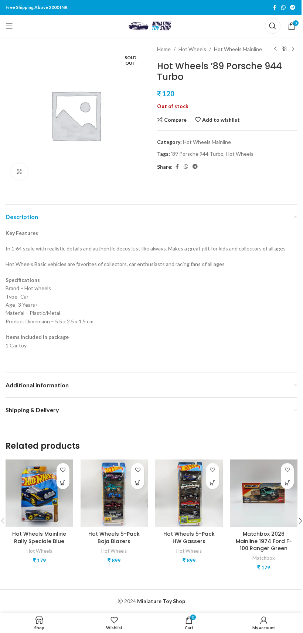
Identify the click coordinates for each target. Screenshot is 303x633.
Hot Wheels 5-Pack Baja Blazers (114, 537)
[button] (63, 482)
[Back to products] (284, 49)
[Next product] (293, 49)
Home (164, 49)
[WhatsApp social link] (283, 8)
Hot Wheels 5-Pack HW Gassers (189, 537)
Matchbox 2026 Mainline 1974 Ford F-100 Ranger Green (264, 541)
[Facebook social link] (274, 8)
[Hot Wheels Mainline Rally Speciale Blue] (39, 493)
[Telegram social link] (292, 8)
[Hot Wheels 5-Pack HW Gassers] (189, 493)
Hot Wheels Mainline (238, 49)
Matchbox (263, 558)
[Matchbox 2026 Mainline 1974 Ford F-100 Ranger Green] (264, 493)
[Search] (272, 25)
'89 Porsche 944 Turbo (197, 154)
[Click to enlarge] (19, 171)
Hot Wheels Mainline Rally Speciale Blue (39, 537)
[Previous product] (275, 49)
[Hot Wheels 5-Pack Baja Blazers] (114, 493)
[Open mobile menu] (9, 25)
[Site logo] (151, 25)
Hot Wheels (192, 49)
